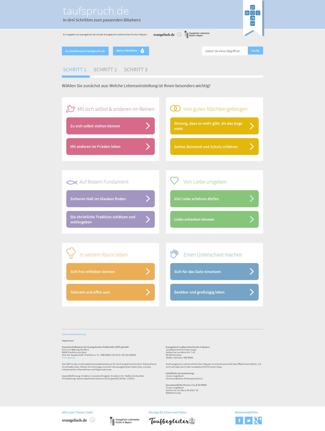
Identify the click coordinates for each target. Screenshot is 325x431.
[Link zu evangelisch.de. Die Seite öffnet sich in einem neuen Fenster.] (168, 37)
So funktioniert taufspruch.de (85, 51)
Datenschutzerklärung (74, 334)
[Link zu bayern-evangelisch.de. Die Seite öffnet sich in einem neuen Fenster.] (197, 37)
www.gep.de (68, 357)
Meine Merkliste (130, 51)
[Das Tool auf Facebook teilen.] (239, 423)
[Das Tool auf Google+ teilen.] (258, 423)
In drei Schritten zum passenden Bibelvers (102, 20)
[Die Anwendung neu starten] (253, 35)
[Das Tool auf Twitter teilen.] (248, 423)
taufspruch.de (96, 10)
